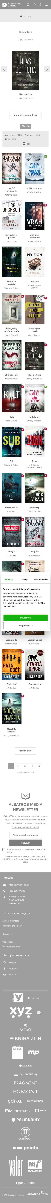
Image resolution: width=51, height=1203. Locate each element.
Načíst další (25, 750)
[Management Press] (34, 1052)
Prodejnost (29, 135)
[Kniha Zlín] (25, 1038)
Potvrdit (25, 843)
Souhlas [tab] (9, 579)
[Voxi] (25, 1027)
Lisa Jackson (11, 241)
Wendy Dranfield (34, 192)
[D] (35, 168)
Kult (12, 417)
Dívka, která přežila (11, 236)
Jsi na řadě (11, 640)
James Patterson (34, 467)
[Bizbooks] (17, 1110)
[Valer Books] (16, 1166)
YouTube (12, 974)
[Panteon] (25, 1133)
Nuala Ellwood (11, 335)
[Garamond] (25, 1182)
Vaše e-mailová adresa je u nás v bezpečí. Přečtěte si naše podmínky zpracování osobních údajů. (25, 859)
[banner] (21, 5)
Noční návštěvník (11, 190)
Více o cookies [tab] (41, 579)
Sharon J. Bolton (11, 288)
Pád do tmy (34, 417)
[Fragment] (25, 1083)
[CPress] (25, 1066)
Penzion (34, 281)
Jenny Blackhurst (25, 98)
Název (7, 139)
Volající (11, 551)
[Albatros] (17, 998)
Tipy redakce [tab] (25, 39)
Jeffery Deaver (11, 195)
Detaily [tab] (24, 579)
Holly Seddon (11, 644)
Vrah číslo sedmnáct (35, 236)
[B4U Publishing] (25, 1074)
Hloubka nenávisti (11, 283)
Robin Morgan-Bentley (34, 286)
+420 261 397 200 (17, 891)
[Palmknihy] (25, 1119)
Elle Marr (11, 511)
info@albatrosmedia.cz (19, 885)
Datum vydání (10, 135)
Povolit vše (25, 617)
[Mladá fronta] (35, 1166)
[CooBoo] (39, 1012)
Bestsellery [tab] (25, 31)
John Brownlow (34, 241)
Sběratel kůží (11, 375)
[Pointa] (25, 1148)
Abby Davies (11, 421)
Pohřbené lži (11, 507)
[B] (35, 215)
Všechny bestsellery (25, 115)
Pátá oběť (11, 684)
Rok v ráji (34, 507)
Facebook (13, 968)
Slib (11, 461)
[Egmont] (25, 1091)
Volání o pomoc (35, 188)
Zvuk (34, 461)
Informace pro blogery (12, 926)
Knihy (29, 16)
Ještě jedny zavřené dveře (11, 330)
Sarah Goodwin (34, 511)
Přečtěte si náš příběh (11, 947)
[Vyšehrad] (35, 1101)
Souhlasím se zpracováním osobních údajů (26, 851)
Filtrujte (26, 126)
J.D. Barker (34, 465)
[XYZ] (20, 1012)
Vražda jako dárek (35, 330)
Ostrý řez (34, 551)
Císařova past (35, 640)
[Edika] (15, 1101)
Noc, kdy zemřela (11, 730)
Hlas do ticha (25, 94)
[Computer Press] (17, 1052)
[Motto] (34, 998)
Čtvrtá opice (34, 684)
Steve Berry (34, 644)
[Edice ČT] (40, 1110)
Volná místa (7, 942)
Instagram (13, 962)
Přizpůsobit (24, 625)
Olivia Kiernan (34, 335)
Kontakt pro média (10, 921)
